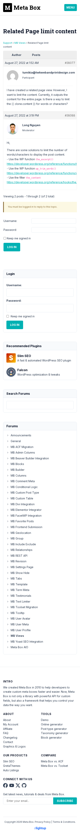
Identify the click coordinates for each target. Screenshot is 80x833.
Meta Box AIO (19, 647)
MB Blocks (17, 464)
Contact (8, 742)
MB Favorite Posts (22, 521)
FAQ (5, 733)
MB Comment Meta (23, 481)
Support (7, 42)
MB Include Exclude (23, 544)
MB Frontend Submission (26, 527)
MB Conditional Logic (24, 487)
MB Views (20, 42)
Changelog (10, 737)
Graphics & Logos (14, 746)
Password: (10, 229)
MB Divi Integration (23, 504)
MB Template (19, 584)
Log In (12, 247)
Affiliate (7, 728)
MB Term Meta (20, 590)
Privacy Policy (43, 821)
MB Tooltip (17, 613)
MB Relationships (21, 549)
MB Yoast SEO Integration (27, 641)
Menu (70, 7)
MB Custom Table (22, 498)
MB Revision (18, 561)
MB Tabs (16, 578)
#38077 (70, 62)
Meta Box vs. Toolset (54, 765)
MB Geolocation (21, 532)
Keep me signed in (19, 238)
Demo (45, 720)
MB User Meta (20, 624)
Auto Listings (11, 770)
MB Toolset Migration (24, 607)
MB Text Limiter (20, 601)
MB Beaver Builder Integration (30, 458)
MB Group (17, 538)
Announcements (21, 435)
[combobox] (40, 405)
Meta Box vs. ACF (52, 761)
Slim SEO (8, 761)
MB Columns (18, 475)
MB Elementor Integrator (26, 509)
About (7, 720)
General (16, 441)
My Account (10, 724)
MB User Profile (21, 630)
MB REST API (19, 555)
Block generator (51, 737)
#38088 (70, 115)
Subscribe (65, 800)
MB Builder (17, 469)
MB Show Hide (20, 572)
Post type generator (54, 728)
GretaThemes (11, 765)
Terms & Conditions (64, 821)
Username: (10, 221)
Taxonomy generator (54, 733)
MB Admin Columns (23, 452)
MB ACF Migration (22, 447)
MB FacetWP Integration (26, 515)
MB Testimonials (21, 595)
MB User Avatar (20, 618)
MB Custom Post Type (25, 492)
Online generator (52, 724)
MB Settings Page (22, 567)
